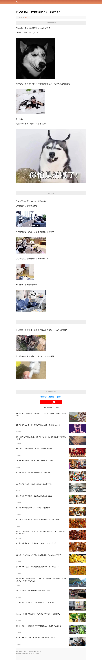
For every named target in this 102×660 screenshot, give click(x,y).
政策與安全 (23, 653)
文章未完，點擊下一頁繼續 (51, 397)
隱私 (30, 653)
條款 (27, 653)
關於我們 (18, 653)
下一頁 (51, 402)
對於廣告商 (36, 653)
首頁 (17, 2)
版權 (32, 653)
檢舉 (26, 17)
